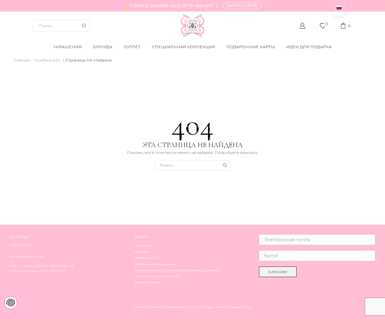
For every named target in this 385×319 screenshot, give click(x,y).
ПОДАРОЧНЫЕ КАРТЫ (250, 46)
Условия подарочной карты (157, 276)
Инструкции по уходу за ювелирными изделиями (177, 270)
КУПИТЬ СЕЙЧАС (242, 6)
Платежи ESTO (146, 258)
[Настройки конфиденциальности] (10, 302)
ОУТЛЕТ (132, 46)
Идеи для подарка (309, 46)
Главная (21, 60)
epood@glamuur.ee (27, 256)
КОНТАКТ (142, 245)
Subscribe (277, 272)
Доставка (141, 252)
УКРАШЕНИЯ (67, 46)
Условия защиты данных (155, 264)
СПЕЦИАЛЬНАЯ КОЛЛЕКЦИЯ (183, 46)
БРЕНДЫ (102, 46)
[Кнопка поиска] (84, 25)
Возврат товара (147, 282)
